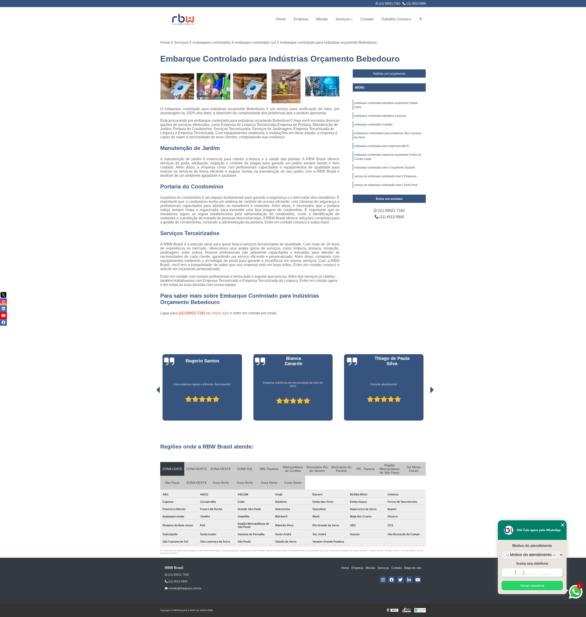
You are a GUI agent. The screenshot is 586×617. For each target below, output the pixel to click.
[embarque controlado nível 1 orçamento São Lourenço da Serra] (250, 86)
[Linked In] (409, 579)
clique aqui (220, 313)
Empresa (301, 19)
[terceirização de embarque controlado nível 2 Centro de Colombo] (214, 86)
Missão (322, 19)
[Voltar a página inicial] (183, 19)
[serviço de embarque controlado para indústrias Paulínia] (286, 86)
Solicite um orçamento (389, 73)
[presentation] (152, 407)
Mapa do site (412, 568)
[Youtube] (417, 579)
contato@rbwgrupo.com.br (184, 588)
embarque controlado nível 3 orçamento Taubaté (384, 167)
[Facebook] (391, 579)
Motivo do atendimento (532, 546)
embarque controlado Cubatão (373, 124)
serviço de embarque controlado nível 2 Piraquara (385, 176)
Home (281, 19)
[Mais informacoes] (420, 19)
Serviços (343, 19)
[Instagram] (383, 579)
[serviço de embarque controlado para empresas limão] (177, 86)
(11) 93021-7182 (389, 3)
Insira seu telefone (532, 563)
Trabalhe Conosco (396, 19)
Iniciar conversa (532, 585)
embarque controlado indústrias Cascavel (380, 115)
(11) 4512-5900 (415, 3)
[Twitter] (400, 579)
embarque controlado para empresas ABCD (381, 146)
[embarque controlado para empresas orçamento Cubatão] (322, 86)
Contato (367, 19)
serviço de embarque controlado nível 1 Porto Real (386, 185)
